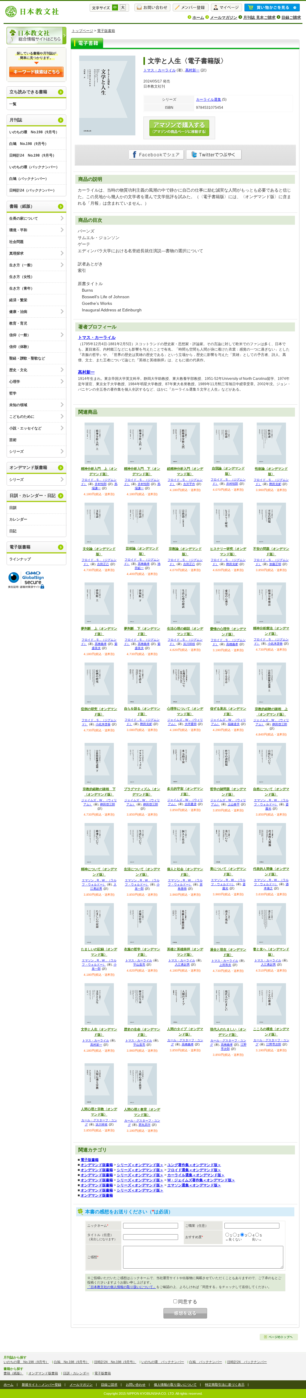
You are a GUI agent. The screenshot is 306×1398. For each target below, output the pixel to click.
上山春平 (234, 804)
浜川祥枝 (189, 644)
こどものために (21, 416)
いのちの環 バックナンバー (162, 1362)
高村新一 (192, 70)
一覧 (12, 104)
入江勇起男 (182, 964)
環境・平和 (18, 230)
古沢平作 (189, 484)
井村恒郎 (101, 484)
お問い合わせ (136, 1384)
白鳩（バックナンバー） (29, 179)
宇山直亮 (139, 964)
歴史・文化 (18, 370)
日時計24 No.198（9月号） (32, 155)
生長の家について (23, 218)
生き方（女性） (21, 277)
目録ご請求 (291, 17)
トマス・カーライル (159, 70)
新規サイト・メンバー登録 (41, 1384)
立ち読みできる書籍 (28, 91)
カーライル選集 (208, 99)
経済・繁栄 (18, 300)
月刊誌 (16, 119)
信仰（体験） (20, 347)
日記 (12, 531)
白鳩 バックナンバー (205, 1362)
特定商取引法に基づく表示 (224, 1384)
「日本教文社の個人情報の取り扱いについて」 (121, 1287)
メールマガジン (223, 17)
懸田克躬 (275, 484)
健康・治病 (18, 312)
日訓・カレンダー (76, 1373)
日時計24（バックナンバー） (32, 190)
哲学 (12, 393)
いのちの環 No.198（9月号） (34, 132)
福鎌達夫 (234, 724)
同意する (187, 1301)
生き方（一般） (21, 265)
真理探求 (16, 253)
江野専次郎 (273, 1044)
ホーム (198, 17)
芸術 (12, 440)
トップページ (82, 31)
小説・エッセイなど (25, 428)
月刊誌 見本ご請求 (259, 17)
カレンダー (18, 519)
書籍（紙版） (22, 206)
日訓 (12, 508)
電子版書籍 (20, 546)
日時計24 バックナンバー (247, 1362)
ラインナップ (20, 559)
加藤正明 (275, 564)
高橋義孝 (144, 563)
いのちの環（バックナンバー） (34, 167)
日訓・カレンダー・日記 (33, 495)
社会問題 (16, 242)
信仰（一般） (20, 335)
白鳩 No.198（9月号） (28, 144)
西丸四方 (145, 1124)
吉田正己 (103, 564)
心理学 (14, 382)
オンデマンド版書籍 (28, 467)
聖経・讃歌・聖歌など (27, 358)
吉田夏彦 (191, 804)
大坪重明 (191, 724)
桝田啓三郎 (279, 724)
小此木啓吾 (275, 643)
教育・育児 (18, 323)
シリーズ (16, 451)
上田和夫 (225, 964)
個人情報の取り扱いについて (175, 1384)
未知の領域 (18, 405)
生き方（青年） (21, 288)
